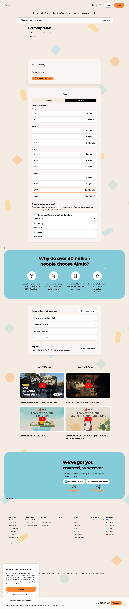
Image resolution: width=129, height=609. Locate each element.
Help (94, 13)
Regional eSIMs (13, 528)
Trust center (41, 573)
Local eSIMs (43, 33)
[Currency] (100, 5)
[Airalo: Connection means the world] (88, 385)
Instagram (112, 522)
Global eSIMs (12, 525)
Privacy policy (50, 573)
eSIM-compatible (43, 605)
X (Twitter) (111, 525)
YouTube (111, 534)
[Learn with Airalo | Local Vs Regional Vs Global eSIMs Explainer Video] (88, 419)
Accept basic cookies (21, 595)
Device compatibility (31, 525)
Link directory (83, 573)
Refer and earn (13, 534)
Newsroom (77, 531)
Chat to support (46, 522)
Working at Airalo (79, 537)
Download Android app (99, 481)
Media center (78, 528)
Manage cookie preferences (21, 600)
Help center (44, 520)
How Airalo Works (59, 13)
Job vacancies (78, 534)
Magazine (85, 13)
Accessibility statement (96, 573)
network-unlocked (58, 605)
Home (35, 13)
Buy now (116, 603)
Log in (108, 5)
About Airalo (74, 13)
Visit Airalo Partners (96, 520)
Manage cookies (72, 573)
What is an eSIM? (30, 520)
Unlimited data (13, 522)
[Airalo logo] (10, 5)
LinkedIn (111, 531)
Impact (76, 522)
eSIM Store (45, 13)
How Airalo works (30, 522)
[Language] (93, 5)
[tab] (64, 94)
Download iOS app (75, 481)
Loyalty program (13, 537)
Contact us (44, 525)
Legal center (61, 573)
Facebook (112, 520)
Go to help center (88, 311)
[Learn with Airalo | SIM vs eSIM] (42, 419)
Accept (21, 589)
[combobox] (64, 20)
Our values (77, 525)
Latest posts (61, 520)
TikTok (110, 528)
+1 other (43, 72)
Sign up (119, 5)
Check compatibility (44, 78)
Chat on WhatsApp (88, 348)
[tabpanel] (64, 147)
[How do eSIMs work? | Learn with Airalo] (42, 385)
